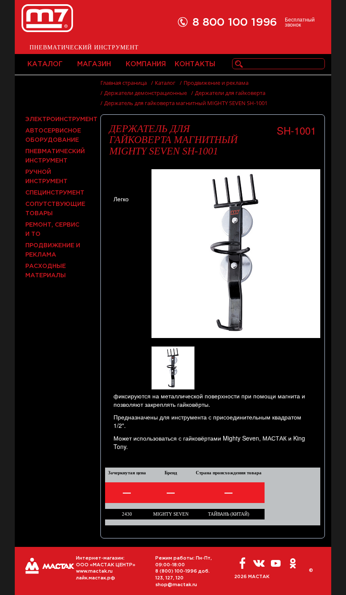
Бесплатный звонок (300, 22)
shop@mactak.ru (176, 585)
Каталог (44, 64)
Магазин (94, 64)
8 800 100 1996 (234, 22)
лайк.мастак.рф (95, 578)
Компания (146, 64)
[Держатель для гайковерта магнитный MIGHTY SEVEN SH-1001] (235, 253)
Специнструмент (54, 192)
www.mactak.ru (94, 571)
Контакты (195, 64)
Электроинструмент (61, 119)
